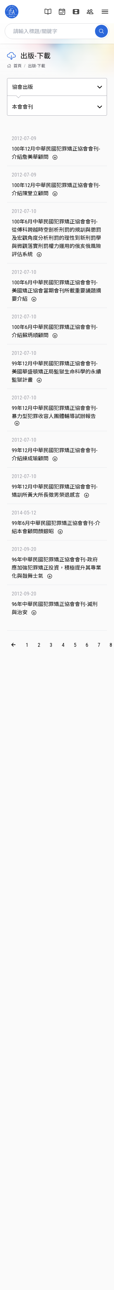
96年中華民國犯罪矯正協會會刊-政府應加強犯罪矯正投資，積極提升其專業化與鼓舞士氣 (56, 567)
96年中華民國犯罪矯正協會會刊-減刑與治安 (55, 608)
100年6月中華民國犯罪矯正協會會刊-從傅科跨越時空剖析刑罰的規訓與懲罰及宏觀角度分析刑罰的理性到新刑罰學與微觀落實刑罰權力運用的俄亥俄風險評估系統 (56, 237)
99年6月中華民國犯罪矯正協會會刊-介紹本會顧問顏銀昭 (56, 527)
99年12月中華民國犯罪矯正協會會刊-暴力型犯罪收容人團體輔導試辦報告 (55, 412)
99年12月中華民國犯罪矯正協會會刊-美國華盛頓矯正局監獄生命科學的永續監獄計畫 (56, 371)
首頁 (17, 66)
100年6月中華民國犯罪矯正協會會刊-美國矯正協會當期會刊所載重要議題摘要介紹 (56, 290)
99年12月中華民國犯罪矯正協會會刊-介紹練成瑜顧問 (55, 454)
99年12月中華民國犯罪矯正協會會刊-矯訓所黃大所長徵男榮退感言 (55, 491)
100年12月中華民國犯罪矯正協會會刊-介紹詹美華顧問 (56, 153)
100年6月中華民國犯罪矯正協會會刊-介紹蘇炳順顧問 (55, 331)
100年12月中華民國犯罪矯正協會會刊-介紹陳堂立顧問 (56, 189)
